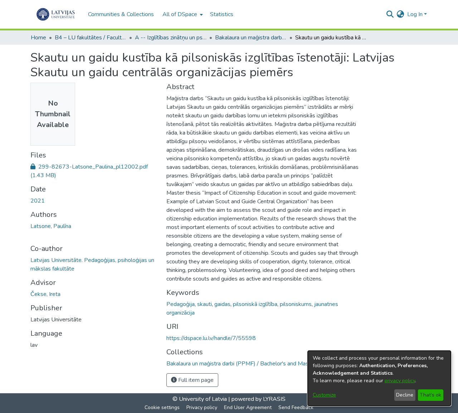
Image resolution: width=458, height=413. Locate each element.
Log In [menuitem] (415, 14)
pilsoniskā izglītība (255, 304)
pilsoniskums (296, 304)
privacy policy (400, 380)
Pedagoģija (180, 304)
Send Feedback (295, 407)
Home (38, 38)
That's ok (430, 395)
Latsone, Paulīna (50, 226)
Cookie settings (162, 407)
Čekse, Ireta (45, 294)
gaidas (222, 304)
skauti (204, 304)
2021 (37, 201)
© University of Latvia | (201, 399)
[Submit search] (390, 14)
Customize (324, 395)
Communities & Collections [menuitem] (121, 14)
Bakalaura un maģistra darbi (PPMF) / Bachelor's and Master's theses (251, 38)
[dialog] (379, 378)
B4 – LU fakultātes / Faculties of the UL (90, 38)
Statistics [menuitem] (221, 14)
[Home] (55, 14)
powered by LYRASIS (258, 399)
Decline (404, 395)
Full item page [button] (195, 380)
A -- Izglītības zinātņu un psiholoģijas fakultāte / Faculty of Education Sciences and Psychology (170, 38)
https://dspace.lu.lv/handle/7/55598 (211, 338)
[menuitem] (182, 14)
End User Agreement (248, 407)
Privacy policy (201, 407)
